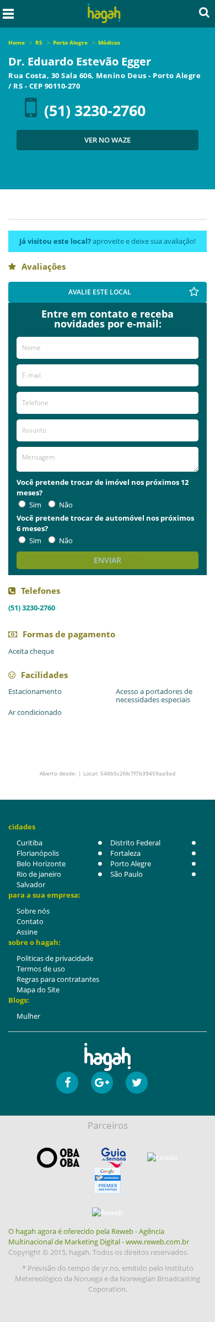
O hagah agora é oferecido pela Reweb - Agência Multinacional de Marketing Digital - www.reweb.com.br (98, 1236)
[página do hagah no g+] (102, 1083)
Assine (27, 932)
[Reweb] (107, 1212)
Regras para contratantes (58, 979)
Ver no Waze (107, 140)
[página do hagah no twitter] (137, 1083)
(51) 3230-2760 (95, 110)
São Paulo (126, 874)
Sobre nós (33, 911)
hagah (104, 13)
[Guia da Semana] (113, 1158)
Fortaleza (125, 853)
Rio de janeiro (39, 874)
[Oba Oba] (58, 1158)
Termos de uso (41, 969)
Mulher (28, 1016)
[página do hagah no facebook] (67, 1083)
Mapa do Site (38, 990)
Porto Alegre (130, 863)
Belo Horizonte (41, 863)
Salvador (31, 884)
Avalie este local (99, 292)
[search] (204, 12)
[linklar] (162, 1157)
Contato (30, 921)
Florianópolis (38, 853)
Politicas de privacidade (55, 958)
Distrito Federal (135, 843)
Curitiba (29, 843)
